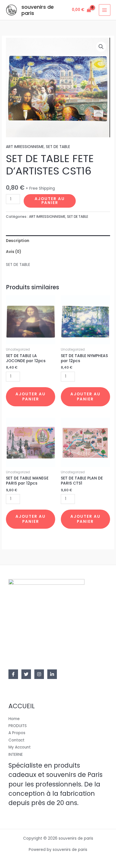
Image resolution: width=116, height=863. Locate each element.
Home (14, 718)
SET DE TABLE (58, 146)
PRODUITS (17, 725)
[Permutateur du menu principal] (104, 10)
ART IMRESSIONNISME (25, 146)
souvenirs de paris (37, 10)
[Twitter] (26, 674)
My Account (19, 747)
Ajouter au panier (50, 200)
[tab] (58, 240)
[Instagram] (39, 674)
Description (17, 240)
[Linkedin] (52, 674)
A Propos (16, 733)
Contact (16, 740)
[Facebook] (13, 674)
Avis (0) (13, 251)
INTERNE (15, 754)
